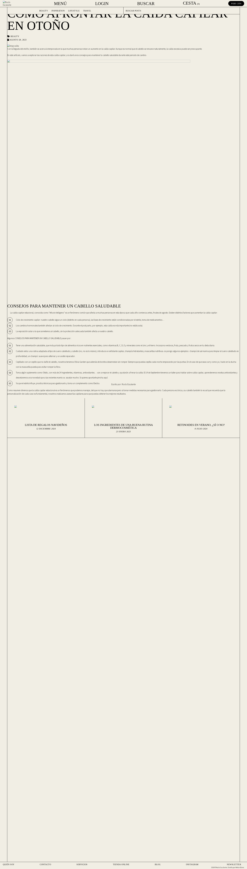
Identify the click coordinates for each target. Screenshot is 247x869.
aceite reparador (67, 356)
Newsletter (234, 864)
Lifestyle (74, 11)
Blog (158, 864)
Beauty (43, 11)
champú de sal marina (199, 351)
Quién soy (8, 864)
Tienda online (121, 864)
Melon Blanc (239, 867)
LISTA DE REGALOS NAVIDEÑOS (46, 424)
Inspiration (58, 11)
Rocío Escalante (129, 384)
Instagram (192, 864)
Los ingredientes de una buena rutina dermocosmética (123, 426)
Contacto (45, 864)
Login (102, 3)
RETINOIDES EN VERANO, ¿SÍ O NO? (201, 424)
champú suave (37, 356)
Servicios (81, 864)
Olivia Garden (80, 361)
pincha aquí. (102, 377)
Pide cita (236, 4)
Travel (87, 11)
